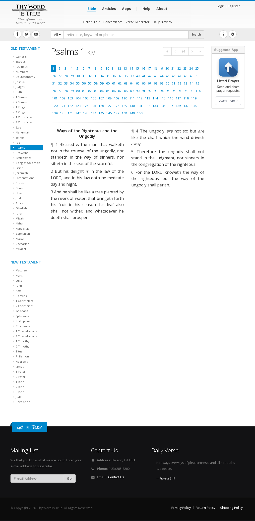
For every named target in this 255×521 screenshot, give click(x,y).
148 (124, 113)
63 (126, 83)
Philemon (22, 356)
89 (131, 91)
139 (55, 113)
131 (139, 106)
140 (62, 113)
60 (108, 83)
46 (173, 76)
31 (84, 76)
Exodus (20, 61)
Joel (18, 198)
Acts (18, 291)
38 (126, 76)
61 (114, 83)
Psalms (20, 147)
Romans (21, 296)
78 (66, 91)
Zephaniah (22, 233)
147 (116, 113)
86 (114, 91)
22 (179, 68)
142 (78, 113)
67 (149, 83)
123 (78, 106)
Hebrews (21, 361)
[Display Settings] (232, 34)
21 (173, 68)
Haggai (19, 238)
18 (155, 68)
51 (54, 83)
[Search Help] (223, 34)
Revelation (22, 402)
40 (137, 76)
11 (113, 68)
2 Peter (20, 377)
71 (173, 83)
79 (72, 91)
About (161, 8)
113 (147, 98)
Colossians (22, 326)
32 (90, 76)
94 (161, 91)
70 (167, 83)
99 (191, 91)
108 (109, 98)
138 (193, 106)
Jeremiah (21, 173)
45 (167, 76)
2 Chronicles (23, 122)
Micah (19, 218)
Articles (109, 8)
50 (197, 76)
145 (101, 113)
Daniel (19, 188)
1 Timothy (22, 341)
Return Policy (205, 508)
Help (146, 8)
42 (149, 76)
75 (197, 83)
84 (102, 91)
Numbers (21, 72)
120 (55, 106)
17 (149, 68)
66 (143, 83)
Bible (91, 8)
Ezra (18, 127)
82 (90, 91)
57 (90, 83)
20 (167, 68)
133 (155, 106)
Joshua (20, 82)
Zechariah (22, 244)
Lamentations (24, 178)
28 (66, 76)
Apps (126, 8)
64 (131, 83)
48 (185, 76)
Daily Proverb (162, 22)
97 (179, 91)
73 (185, 83)
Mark (18, 275)
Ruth (18, 92)
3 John (19, 392)
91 (143, 91)
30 (78, 76)
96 (173, 91)
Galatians (21, 311)
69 (161, 83)
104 (78, 98)
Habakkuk (22, 228)
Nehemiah (22, 132)
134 (163, 106)
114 (155, 98)
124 (85, 106)
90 (137, 91)
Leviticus (21, 67)
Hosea (19, 193)
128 (116, 106)
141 (70, 113)
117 (178, 98)
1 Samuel (21, 97)
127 (109, 106)
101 (55, 98)
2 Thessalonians (26, 336)
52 (60, 83)
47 (179, 76)
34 (102, 76)
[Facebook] (17, 34)
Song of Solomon (27, 163)
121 (62, 106)
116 (170, 98)
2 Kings (20, 112)
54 (72, 83)
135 (170, 106)
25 (197, 68)
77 (60, 91)
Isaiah (19, 168)
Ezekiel (20, 183)
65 (137, 83)
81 (84, 91)
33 (96, 76)
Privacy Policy (181, 508)
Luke (18, 280)
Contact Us (116, 477)
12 (119, 68)
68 (155, 83)
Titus (18, 351)
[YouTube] (36, 34)
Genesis (20, 56)
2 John (19, 387)
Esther (19, 137)
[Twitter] (26, 34)
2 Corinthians (24, 306)
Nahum (20, 223)
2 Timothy (22, 346)
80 (78, 91)
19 (161, 68)
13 (125, 68)
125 (93, 106)
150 (139, 113)
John (18, 285)
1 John (19, 382)
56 (84, 83)
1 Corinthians (24, 301)
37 (120, 76)
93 (155, 91)
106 (93, 98)
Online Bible (91, 22)
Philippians (22, 321)
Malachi (20, 249)
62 (120, 83)
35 (108, 76)
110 (124, 98)
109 (116, 98)
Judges (19, 87)
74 (191, 83)
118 (186, 98)
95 (167, 91)
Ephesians (22, 316)
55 (78, 83)
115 (163, 98)
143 (85, 113)
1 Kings (20, 107)
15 (137, 68)
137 (186, 106)
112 (139, 98)
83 (96, 91)
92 (149, 91)
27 (60, 76)
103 (70, 98)
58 (96, 83)
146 (109, 113)
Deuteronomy (25, 77)
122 (70, 106)
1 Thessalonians (26, 331)
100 (198, 91)
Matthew (21, 270)
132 (147, 106)
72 (179, 83)
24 (191, 68)
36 (114, 76)
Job (17, 142)
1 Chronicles (23, 117)
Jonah (19, 213)
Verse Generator (137, 22)
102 (62, 98)
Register (234, 6)
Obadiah (21, 208)
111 (132, 98)
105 (85, 98)
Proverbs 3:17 (167, 478)
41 (143, 76)
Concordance (113, 22)
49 (191, 76)
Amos (19, 203)
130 (132, 106)
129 (124, 106)
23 (185, 68)
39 (131, 76)
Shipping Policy (231, 508)
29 (72, 76)
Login (221, 6)
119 (193, 98)
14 (131, 68)
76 (54, 91)
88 (126, 91)
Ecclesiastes (23, 158)
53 (66, 83)
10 (107, 68)
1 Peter (20, 371)
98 (185, 91)
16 (143, 68)
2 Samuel (21, 102)
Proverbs (21, 153)
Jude (18, 397)
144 (93, 113)
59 (102, 83)
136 (178, 106)
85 (108, 91)
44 (161, 76)
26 (54, 76)
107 (101, 98)
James (19, 366)
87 (120, 91)
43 (155, 76)
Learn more (227, 100)
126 (101, 106)
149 (132, 113)
